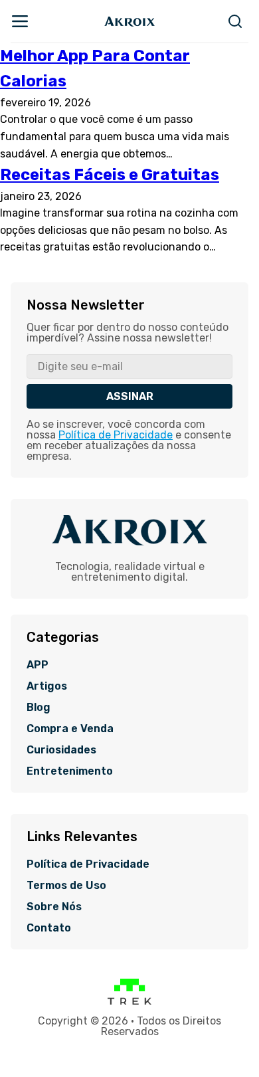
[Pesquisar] (235, 21)
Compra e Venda (70, 729)
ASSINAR (129, 396)
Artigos (47, 686)
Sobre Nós (54, 907)
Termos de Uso (66, 885)
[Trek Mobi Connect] (129, 1001)
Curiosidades (61, 750)
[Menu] (20, 21)
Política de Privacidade (115, 435)
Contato (49, 928)
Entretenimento (70, 771)
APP (37, 665)
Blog (38, 707)
